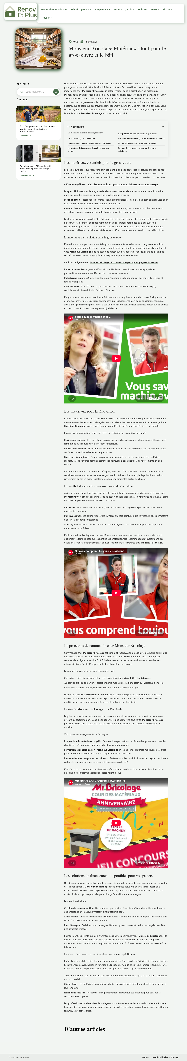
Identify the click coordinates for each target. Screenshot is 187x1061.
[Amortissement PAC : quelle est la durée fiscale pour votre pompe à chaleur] (38, 153)
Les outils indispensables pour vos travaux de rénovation (141, 138)
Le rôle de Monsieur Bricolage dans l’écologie (137, 143)
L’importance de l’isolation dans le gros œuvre (137, 133)
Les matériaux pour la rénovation (81, 138)
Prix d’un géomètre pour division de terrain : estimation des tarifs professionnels (37, 129)
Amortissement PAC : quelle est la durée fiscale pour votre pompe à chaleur (36, 168)
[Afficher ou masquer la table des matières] (124, 126)
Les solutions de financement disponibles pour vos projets (88, 149)
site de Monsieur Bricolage (138, 678)
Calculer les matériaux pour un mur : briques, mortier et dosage (123, 184)
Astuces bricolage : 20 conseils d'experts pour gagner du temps (124, 262)
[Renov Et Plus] (20, 11)
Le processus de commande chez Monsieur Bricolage (89, 143)
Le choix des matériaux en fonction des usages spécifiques (137, 149)
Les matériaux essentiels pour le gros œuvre (85, 132)
